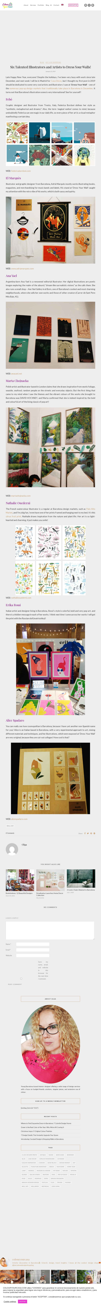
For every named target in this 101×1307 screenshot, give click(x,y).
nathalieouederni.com (21, 597)
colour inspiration (29, 1162)
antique (43, 1155)
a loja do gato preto (29, 1155)
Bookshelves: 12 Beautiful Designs (19, 893)
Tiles (52, 1182)
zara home (56, 1186)
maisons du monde (43, 1170)
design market (64, 1162)
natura (65, 1170)
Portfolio (41, 5)
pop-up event (62, 1174)
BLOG (42, 62)
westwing (45, 1186)
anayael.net (16, 373)
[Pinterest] (92, 5)
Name (8, 944)
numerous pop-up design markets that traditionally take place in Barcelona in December (51, 88)
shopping (38, 1178)
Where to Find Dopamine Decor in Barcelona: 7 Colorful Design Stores (46, 1123)
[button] (73, 5)
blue (23, 1159)
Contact (56, 5)
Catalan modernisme (47, 1159)
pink (53, 1174)
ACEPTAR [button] (22, 1301)
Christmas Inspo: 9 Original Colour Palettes (36, 1131)
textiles (45, 1182)
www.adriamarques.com (22, 268)
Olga (24, 844)
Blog (47, 5)
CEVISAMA (61, 1159)
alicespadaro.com (19, 819)
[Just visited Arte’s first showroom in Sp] (12, 1282)
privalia (73, 1174)
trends (59, 1182)
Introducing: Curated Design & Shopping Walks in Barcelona (42, 1139)
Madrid (31, 1170)
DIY (74, 1162)
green (51, 1166)
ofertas (73, 1170)
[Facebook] (85, 5)
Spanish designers (57, 1178)
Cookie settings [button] (10, 1302)
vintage (68, 1182)
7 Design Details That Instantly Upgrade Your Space (39, 1135)
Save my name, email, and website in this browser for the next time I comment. (43, 970)
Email (8, 950)
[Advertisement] (50, 29)
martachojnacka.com (21, 495)
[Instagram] (89, 5)
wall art (10, 826)
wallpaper (35, 1186)
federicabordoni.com (21, 171)
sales (30, 1178)
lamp (23, 1170)
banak (51, 1155)
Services (33, 5)
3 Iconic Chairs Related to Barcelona (81, 890)
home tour (71, 1166)
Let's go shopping (53, 62)
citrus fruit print (13, 516)
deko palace (52, 1162)
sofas (46, 1178)
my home (56, 1170)
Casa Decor (56, 81)
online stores (35, 1174)
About (26, 5)
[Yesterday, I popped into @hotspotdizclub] (38, 1282)
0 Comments (10, 833)
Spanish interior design (30, 1182)
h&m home (60, 1166)
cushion (42, 1162)
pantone (46, 1174)
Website (9, 955)
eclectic (25, 1166)
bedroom (70, 1155)
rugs (23, 1178)
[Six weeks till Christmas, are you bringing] (63, 1282)
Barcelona (60, 1155)
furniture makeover (38, 1166)
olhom (24, 1174)
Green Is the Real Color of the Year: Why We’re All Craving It (42, 1127)
